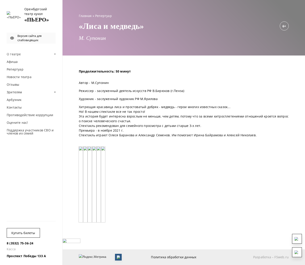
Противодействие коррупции (30, 115)
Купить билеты (23, 233)
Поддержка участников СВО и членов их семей (30, 131)
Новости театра (19, 77)
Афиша (12, 62)
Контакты (14, 107)
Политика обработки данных (173, 257)
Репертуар (15, 69)
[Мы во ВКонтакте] (118, 257)
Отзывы (13, 84)
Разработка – (271, 257)
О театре (14, 54)
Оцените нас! (17, 122)
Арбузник (14, 100)
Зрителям (14, 92)
